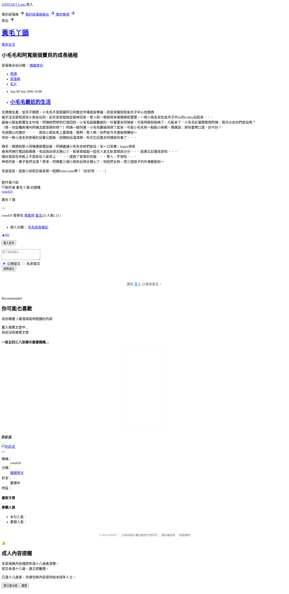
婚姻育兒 (36, 65)
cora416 (7, 191)
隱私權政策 (168, 535)
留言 (38, 215)
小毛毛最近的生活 (30, 102)
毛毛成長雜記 (38, 227)
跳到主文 (8, 44)
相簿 (13, 74)
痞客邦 (29, 215)
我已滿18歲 (10, 585)
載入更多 (8, 243)
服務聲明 (184, 535)
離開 (24, 585)
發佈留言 (8, 268)
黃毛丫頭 (15, 33)
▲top (5, 234)
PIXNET (113, 535)
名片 (13, 84)
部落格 (15, 79)
